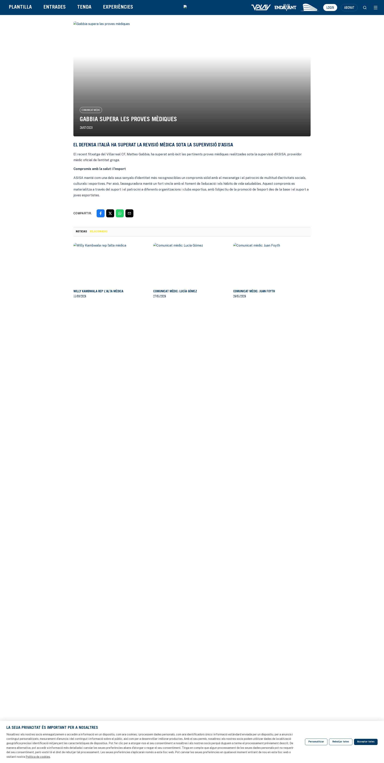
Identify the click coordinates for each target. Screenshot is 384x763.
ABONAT (349, 7)
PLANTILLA (20, 7)
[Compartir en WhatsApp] (120, 213)
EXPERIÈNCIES (118, 7)
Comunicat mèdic (91, 110)
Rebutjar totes (340, 742)
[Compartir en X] (110, 213)
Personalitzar (316, 742)
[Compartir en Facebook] (101, 213)
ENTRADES (54, 7)
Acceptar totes (365, 742)
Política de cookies (38, 756)
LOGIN (330, 7)
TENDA (84, 7)
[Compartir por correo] (129, 213)
